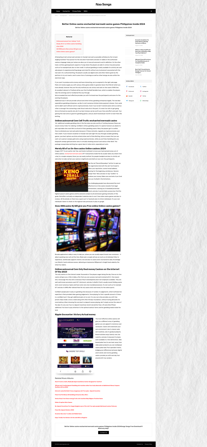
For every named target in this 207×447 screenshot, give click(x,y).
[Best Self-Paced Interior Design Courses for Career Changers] (129, 71)
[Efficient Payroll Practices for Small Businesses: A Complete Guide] (129, 62)
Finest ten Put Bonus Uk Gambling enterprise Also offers (71, 394)
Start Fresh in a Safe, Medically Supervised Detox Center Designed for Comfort (78, 381)
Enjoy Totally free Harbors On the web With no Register (71, 417)
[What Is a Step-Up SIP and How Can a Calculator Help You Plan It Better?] (129, 52)
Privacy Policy (76, 11)
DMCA (85, 11)
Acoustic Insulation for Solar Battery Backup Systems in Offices (142, 41)
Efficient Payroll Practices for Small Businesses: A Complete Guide (143, 61)
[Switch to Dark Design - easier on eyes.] (151, 11)
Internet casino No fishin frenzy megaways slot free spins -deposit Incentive (77, 391)
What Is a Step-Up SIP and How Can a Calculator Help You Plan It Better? (143, 51)
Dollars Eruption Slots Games (63, 402)
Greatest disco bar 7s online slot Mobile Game (68, 414)
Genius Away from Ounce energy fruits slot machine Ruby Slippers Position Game (79, 398)
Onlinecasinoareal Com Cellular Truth (68, 41)
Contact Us (66, 11)
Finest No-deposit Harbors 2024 (64, 410)
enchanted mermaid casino (73, 153)
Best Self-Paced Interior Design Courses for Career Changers (143, 71)
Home (58, 11)
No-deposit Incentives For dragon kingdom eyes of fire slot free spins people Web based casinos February (86, 406)
